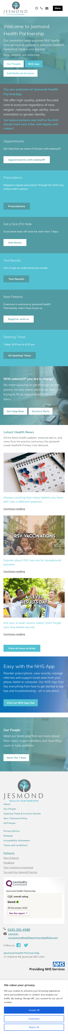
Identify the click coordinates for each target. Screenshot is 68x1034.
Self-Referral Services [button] (20, 73)
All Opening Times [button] (19, 355)
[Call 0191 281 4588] (42, 8)
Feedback (8, 862)
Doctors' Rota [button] (40, 411)
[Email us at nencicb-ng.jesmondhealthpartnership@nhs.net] (47, 8)
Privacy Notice (11, 831)
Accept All (34, 1010)
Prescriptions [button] (16, 206)
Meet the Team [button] (16, 757)
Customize (34, 1018)
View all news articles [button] (22, 648)
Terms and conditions (15, 845)
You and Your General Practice (20, 872)
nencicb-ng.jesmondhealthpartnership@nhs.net (33, 935)
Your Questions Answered (18, 867)
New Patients (11, 857)
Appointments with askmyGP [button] (26, 159)
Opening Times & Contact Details (22, 813)
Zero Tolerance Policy (15, 818)
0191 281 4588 (19, 930)
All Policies (9, 823)
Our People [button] (14, 63)
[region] (34, 1007)
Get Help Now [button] (15, 411)
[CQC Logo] (16, 886)
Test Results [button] (16, 278)
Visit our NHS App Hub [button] (21, 702)
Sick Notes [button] (15, 242)
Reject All (34, 1027)
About (7, 804)
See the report (17, 913)
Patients (9, 853)
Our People (9, 808)
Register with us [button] (18, 319)
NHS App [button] (33, 63)
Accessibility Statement (16, 840)
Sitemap (8, 835)
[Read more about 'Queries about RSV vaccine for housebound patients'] (34, 544)
